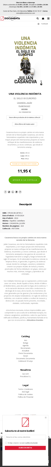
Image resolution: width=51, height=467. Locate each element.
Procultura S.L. (25, 376)
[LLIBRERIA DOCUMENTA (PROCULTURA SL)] (10, 18)
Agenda (25, 345)
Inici (25, 340)
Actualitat (25, 351)
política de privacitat (31, 443)
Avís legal (25, 392)
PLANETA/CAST (24, 106)
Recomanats (25, 348)
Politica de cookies (25, 394)
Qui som (25, 374)
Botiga (25, 343)
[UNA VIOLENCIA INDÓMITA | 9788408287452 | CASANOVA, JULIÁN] (25, 60)
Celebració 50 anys (25, 361)
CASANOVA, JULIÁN (24, 103)
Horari (25, 356)
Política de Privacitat (25, 397)
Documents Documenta (25, 358)
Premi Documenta (26, 353)
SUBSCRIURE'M (25, 448)
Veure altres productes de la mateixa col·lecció (24, 117)
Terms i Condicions (25, 389)
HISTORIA (24, 109)
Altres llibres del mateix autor (25, 124)
